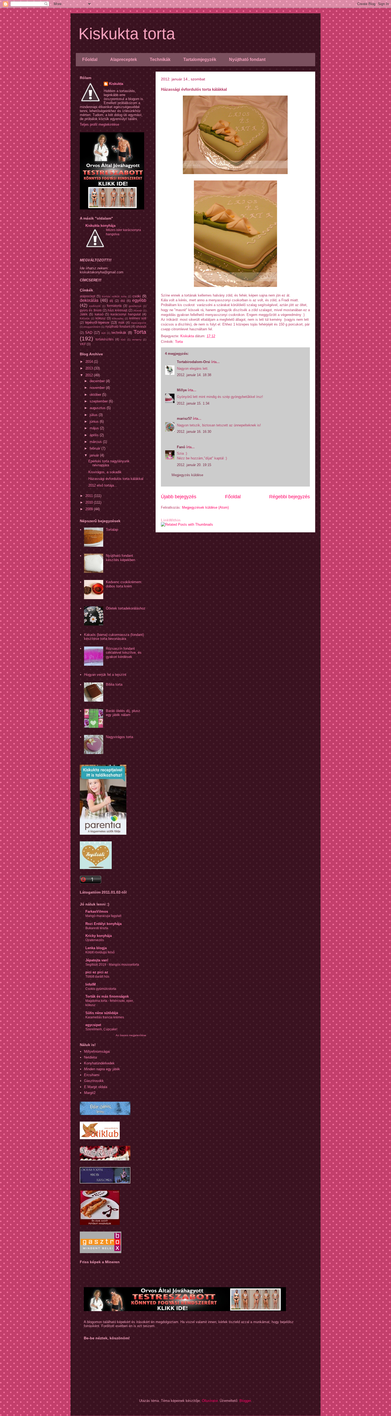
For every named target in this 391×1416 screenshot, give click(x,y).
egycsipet (93, 1025)
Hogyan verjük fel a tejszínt (105, 675)
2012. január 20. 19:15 (194, 465)
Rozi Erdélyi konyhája (103, 924)
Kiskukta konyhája (100, 226)
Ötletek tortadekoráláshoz (125, 608)
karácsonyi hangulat (126, 314)
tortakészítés (104, 339)
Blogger (245, 1401)
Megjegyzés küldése (187, 475)
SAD (88, 333)
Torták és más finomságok (107, 996)
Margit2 (89, 1093)
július (94, 415)
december (98, 381)
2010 (89, 502)
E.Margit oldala (95, 1087)
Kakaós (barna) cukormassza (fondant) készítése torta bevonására (114, 637)
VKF (83, 344)
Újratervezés (94, 940)
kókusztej (117, 318)
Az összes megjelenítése (131, 1035)
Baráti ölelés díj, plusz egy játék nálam (123, 713)
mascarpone (138, 322)
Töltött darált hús (97, 976)
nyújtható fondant (117, 326)
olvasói (141, 326)
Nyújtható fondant (247, 59)
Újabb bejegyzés (178, 496)
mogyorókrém (92, 326)
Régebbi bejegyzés (289, 496)
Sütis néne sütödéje (101, 1013)
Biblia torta (114, 684)
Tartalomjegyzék (199, 59)
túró (123, 339)
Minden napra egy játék (102, 1069)
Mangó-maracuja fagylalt (103, 916)
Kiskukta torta (126, 34)
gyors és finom (91, 310)
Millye (182, 390)
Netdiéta (90, 1057)
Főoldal (89, 59)
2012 (89, 375)
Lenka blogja (96, 948)
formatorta (114, 305)
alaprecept (87, 296)
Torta (179, 342)
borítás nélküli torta (114, 296)
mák (121, 322)
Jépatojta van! (96, 960)
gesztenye (135, 305)
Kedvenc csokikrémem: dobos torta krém (124, 584)
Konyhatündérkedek (99, 1063)
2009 (89, 509)
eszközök (95, 305)
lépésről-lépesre (97, 322)
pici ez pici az (96, 972)
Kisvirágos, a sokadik (105, 472)
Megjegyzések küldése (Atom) (205, 507)
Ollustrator (210, 1401)
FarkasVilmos (96, 911)
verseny (137, 339)
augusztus (98, 408)
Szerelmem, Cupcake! (101, 1029)
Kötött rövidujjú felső (100, 952)
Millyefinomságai (97, 1051)
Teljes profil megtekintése (99, 124)
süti (103, 332)
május (95, 428)
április (95, 435)
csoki (136, 296)
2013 (89, 368)
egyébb (139, 300)
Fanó (181, 447)
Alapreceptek (123, 59)
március (96, 442)
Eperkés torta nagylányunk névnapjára (109, 463)
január (95, 455)
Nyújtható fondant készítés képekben (120, 558)
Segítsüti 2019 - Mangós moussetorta (112, 964)
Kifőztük (85, 318)
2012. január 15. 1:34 (193, 403)
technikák (118, 333)
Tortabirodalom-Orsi (193, 362)
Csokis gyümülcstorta (100, 989)
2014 (89, 362)
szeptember (99, 401)
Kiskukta (116, 84)
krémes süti (137, 318)
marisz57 (184, 419)
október (96, 395)
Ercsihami (91, 1075)
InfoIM (90, 984)
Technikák (160, 59)
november (98, 388)
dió (122, 300)
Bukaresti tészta (96, 928)
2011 (89, 496)
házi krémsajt (117, 310)
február (95, 448)
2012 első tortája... (102, 485)
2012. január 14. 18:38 (194, 375)
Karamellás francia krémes (104, 1017)
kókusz (100, 318)
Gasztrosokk (94, 1081)
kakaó (99, 314)
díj (111, 300)
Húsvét (138, 310)
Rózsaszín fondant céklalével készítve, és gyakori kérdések (124, 653)
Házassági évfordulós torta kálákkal (115, 479)
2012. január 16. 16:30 (194, 432)
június (95, 421)
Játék (84, 314)
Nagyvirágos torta (119, 737)
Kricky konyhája (98, 936)
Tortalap (112, 530)
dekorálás (89, 300)
